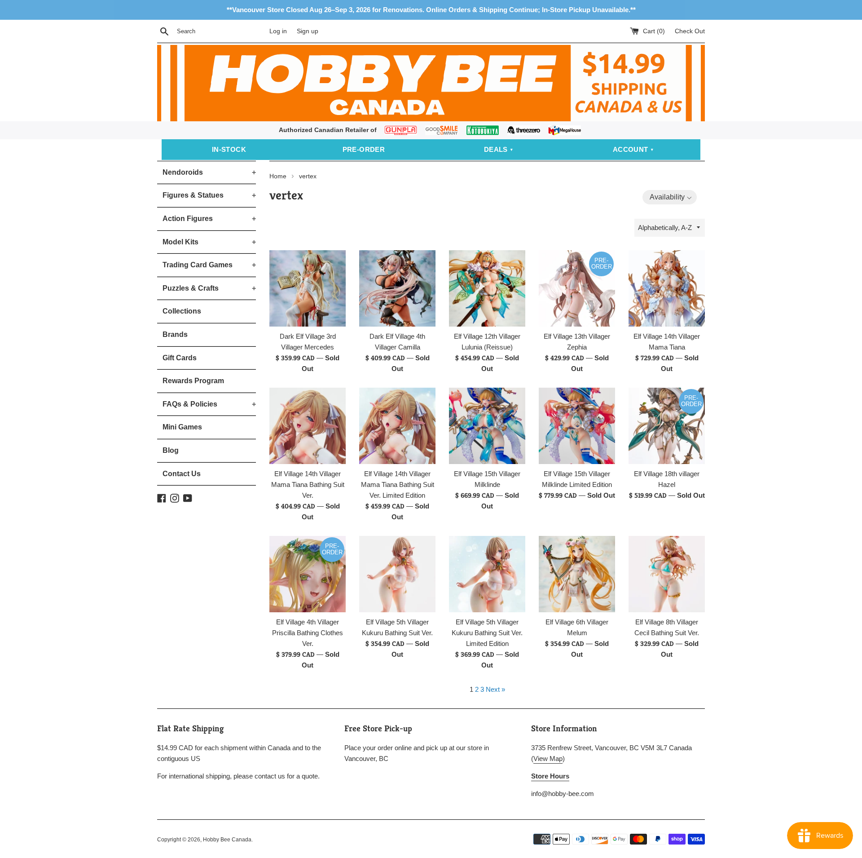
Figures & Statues (209, 195)
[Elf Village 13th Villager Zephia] (577, 288)
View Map (548, 758)
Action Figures (209, 218)
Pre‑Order (364, 149)
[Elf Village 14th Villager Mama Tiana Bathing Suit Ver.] (307, 426)
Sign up (307, 31)
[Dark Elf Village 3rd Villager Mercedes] (307, 288)
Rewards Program (193, 381)
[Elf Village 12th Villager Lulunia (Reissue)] (487, 288)
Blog (171, 450)
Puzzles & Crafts (209, 288)
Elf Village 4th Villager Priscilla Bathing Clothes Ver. (307, 632)
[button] (670, 197)
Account (630, 149)
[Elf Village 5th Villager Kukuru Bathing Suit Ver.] (397, 574)
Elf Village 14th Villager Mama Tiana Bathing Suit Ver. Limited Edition (397, 484)
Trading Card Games (209, 265)
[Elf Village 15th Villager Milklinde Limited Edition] (577, 426)
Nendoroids (209, 172)
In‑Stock (229, 149)
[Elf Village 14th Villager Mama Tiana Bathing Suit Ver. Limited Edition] (397, 426)
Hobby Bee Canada (227, 839)
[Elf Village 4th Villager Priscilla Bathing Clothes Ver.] (307, 574)
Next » (495, 689)
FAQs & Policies (209, 404)
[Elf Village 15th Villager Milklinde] (487, 426)
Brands (175, 334)
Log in (278, 31)
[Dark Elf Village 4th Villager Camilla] (397, 288)
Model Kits (209, 242)
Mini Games (182, 427)
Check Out (690, 31)
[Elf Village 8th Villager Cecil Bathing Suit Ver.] (667, 574)
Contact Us (182, 474)
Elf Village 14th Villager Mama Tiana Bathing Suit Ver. (307, 484)
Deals (496, 149)
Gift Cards (180, 358)
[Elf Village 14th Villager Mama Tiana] (667, 288)
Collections (182, 311)
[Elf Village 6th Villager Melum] (577, 574)
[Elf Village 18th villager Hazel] (667, 426)
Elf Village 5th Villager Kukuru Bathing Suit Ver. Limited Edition (487, 632)
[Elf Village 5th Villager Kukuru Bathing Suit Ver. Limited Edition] (487, 574)
